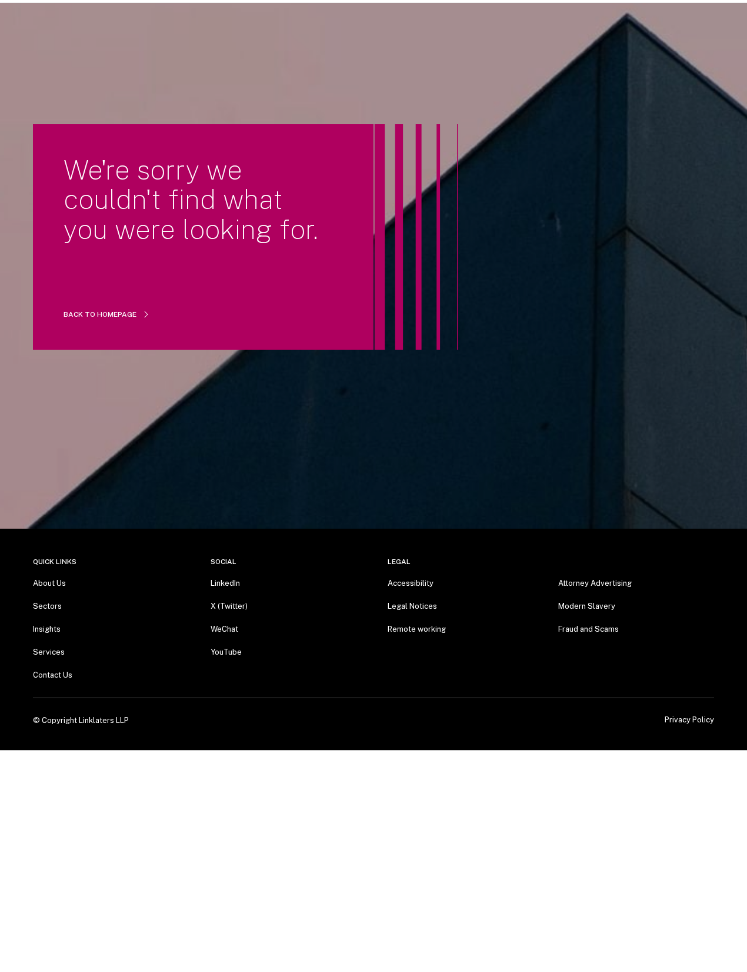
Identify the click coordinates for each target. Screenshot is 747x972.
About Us (49, 583)
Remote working (417, 629)
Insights (47, 629)
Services (49, 652)
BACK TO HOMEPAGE (100, 314)
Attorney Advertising (595, 583)
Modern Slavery (586, 606)
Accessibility (410, 583)
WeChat (224, 629)
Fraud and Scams (588, 629)
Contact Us (52, 675)
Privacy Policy (689, 720)
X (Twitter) (229, 606)
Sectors (47, 606)
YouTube (226, 652)
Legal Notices (412, 606)
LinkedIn (225, 583)
